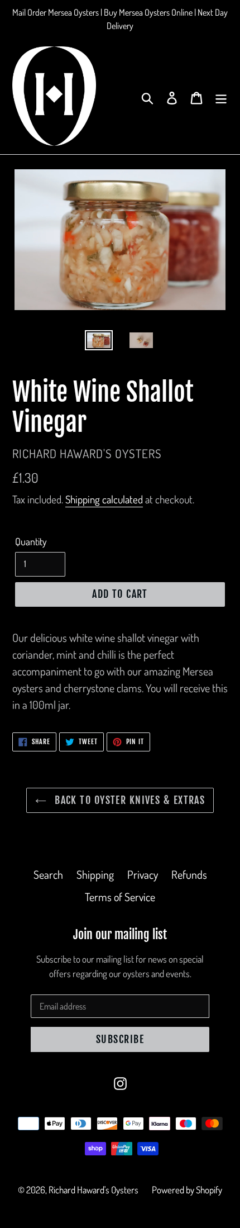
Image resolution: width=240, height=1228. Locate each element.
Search (48, 874)
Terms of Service (120, 896)
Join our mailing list (120, 934)
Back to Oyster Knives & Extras (128, 800)
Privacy (142, 874)
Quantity (31, 541)
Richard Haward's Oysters (93, 1190)
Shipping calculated (104, 499)
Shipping (95, 874)
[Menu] (221, 96)
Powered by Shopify (187, 1190)
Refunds (189, 874)
